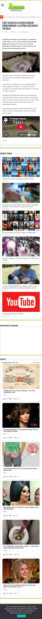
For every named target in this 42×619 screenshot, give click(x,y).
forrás (4, 140)
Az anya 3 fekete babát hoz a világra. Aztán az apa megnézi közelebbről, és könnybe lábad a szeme (19, 287)
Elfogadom (21, 616)
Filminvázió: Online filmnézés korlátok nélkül (18, 179)
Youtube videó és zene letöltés (12, 314)
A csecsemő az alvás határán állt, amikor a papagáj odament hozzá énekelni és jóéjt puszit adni (20, 206)
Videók (15, 32)
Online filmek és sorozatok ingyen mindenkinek (19, 232)
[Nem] (39, 612)
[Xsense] (21, 6)
